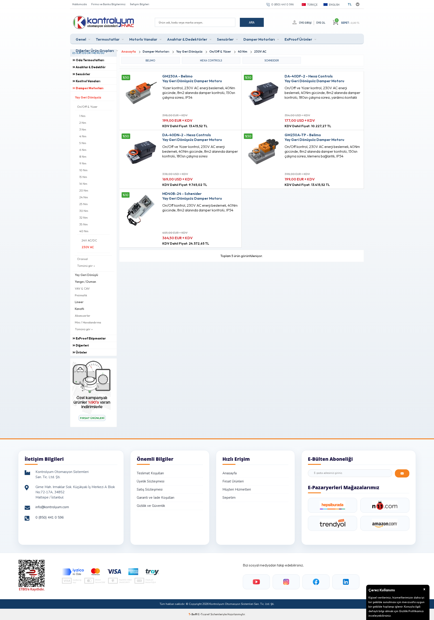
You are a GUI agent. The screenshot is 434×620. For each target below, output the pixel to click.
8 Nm (82, 156)
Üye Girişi (305, 22)
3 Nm (82, 129)
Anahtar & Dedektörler (187, 39)
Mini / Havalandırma (88, 322)
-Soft (193, 614)
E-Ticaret (204, 614)
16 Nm (83, 183)
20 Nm (83, 190)
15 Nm (83, 177)
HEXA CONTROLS (211, 60)
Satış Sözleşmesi (150, 489)
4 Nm (82, 136)
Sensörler (225, 39)
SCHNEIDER (271, 60)
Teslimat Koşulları (150, 473)
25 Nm (83, 204)
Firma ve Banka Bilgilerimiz (108, 4)
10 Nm (83, 170)
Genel (81, 39)
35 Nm (83, 224)
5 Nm (82, 143)
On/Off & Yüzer (87, 106)
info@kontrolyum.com (52, 507)
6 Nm (82, 150)
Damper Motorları (259, 39)
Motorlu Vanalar (143, 39)
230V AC (88, 247)
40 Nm (83, 231)
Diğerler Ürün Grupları (95, 50)
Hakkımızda (79, 4)
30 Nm (83, 211)
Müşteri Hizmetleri (236, 489)
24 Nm (83, 197)
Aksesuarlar (82, 315)
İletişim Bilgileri (139, 4)
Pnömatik (81, 295)
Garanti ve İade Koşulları (155, 497)
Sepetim (229, 497)
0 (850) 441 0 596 (282, 4)
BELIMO (150, 60)
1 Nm (82, 116)
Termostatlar (108, 39)
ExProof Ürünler (298, 39)
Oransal (82, 259)
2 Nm (82, 122)
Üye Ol (320, 22)
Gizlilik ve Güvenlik (151, 505)
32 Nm (83, 217)
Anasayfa (229, 473)
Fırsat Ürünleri (233, 481)
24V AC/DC (89, 240)
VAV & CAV (82, 288)
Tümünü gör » (86, 265)
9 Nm (82, 163)
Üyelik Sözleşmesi (150, 481)
